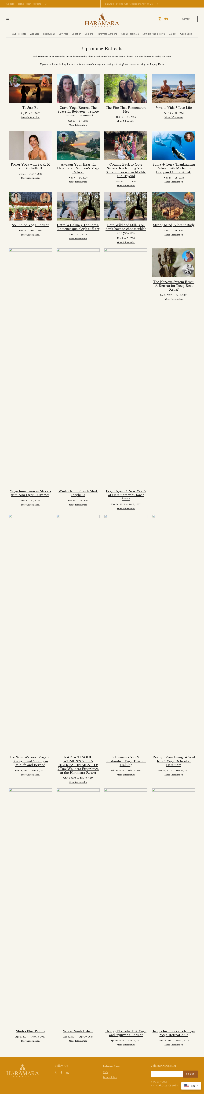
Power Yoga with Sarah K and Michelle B (30, 166)
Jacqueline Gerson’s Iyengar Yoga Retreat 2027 (174, 1033)
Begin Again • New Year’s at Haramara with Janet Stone (126, 495)
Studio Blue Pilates (30, 1031)
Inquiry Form (157, 64)
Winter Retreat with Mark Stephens (78, 493)
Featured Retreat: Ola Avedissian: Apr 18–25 (128, 3)
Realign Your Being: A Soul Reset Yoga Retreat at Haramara (174, 761)
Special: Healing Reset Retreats (23, 3)
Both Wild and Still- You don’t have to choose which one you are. (126, 229)
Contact (186, 19)
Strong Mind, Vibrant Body (173, 225)
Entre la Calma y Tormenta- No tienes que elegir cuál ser (78, 227)
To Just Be (30, 107)
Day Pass (63, 34)
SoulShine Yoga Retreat (30, 225)
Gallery (172, 34)
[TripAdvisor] (166, 19)
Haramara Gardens (107, 34)
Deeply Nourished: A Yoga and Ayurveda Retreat (125, 1033)
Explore (89, 34)
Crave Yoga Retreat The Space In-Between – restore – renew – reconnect (78, 111)
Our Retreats (19, 34)
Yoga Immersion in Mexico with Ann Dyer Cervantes (30, 493)
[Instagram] (159, 19)
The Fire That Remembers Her (126, 109)
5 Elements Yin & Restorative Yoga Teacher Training (126, 761)
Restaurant (49, 34)
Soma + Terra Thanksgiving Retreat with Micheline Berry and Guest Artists (174, 168)
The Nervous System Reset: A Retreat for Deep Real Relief (173, 286)
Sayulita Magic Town (153, 34)
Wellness (34, 34)
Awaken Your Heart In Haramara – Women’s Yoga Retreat (78, 168)
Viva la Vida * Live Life (174, 107)
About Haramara (130, 34)
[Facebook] (62, 1072)
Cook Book (186, 34)
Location (76, 34)
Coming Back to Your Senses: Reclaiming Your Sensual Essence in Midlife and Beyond (126, 170)
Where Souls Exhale (78, 1031)
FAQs (105, 1072)
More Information (30, 117)
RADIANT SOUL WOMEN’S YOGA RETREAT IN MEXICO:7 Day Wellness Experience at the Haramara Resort (78, 765)
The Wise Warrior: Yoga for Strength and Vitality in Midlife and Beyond (30, 761)
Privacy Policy (110, 1077)
